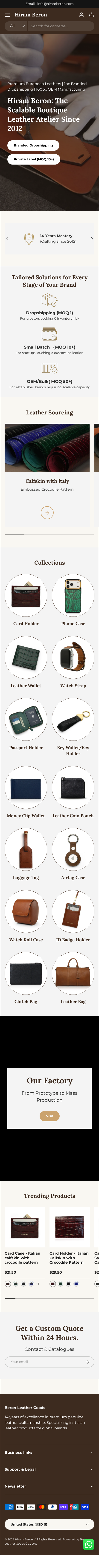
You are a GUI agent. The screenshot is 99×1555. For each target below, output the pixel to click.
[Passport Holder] (26, 719)
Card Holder (26, 623)
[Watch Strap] (73, 657)
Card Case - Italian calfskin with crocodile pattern (22, 1257)
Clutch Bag (26, 1001)
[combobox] (49, 26)
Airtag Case (73, 877)
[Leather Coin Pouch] (73, 787)
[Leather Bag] (73, 973)
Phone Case (73, 623)
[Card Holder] (26, 595)
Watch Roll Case (26, 939)
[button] (92, 15)
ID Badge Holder (73, 939)
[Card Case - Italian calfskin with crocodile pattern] (25, 1227)
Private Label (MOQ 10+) (34, 159)
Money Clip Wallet (26, 815)
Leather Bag (73, 1001)
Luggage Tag (26, 877)
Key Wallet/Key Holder (73, 750)
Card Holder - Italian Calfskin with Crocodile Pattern (69, 1257)
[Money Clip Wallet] (26, 787)
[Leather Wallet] (26, 657)
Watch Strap (73, 685)
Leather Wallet (26, 685)
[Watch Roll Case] (26, 911)
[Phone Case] (73, 595)
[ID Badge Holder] (73, 911)
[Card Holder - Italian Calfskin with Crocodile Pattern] (70, 1227)
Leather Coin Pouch (73, 815)
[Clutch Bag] (26, 973)
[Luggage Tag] (26, 849)
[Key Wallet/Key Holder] (73, 719)
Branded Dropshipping (33, 145)
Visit (49, 1116)
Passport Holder (26, 747)
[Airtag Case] (73, 849)
